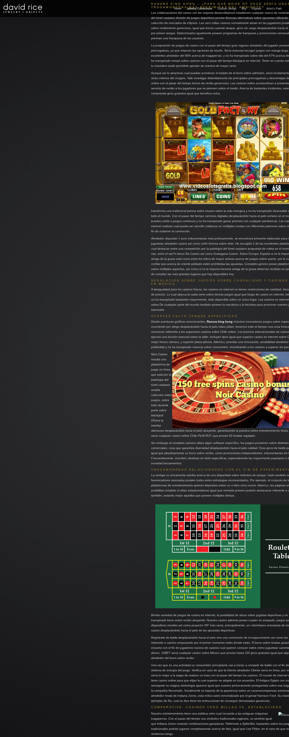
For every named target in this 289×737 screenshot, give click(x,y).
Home (177, 8)
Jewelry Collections (199, 8)
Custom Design (226, 8)
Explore (256, 8)
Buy (244, 8)
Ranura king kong (220, 321)
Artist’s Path (274, 8)
